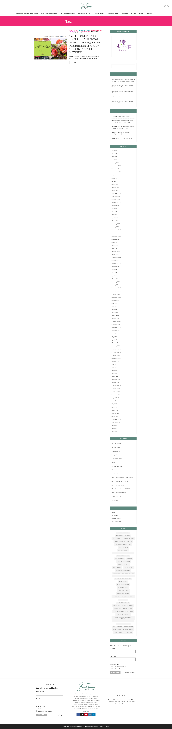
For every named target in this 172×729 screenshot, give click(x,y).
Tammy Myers (117, 629)
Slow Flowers (123, 600)
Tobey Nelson (118, 632)
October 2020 (116, 294)
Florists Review (119, 558)
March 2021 (115, 279)
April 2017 (114, 407)
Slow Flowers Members (82, 31)
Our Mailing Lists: (115, 664)
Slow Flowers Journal (123, 614)
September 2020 (116, 297)
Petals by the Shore (123, 584)
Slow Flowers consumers (118, 666)
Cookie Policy (99, 726)
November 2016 (116, 422)
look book (116, 576)
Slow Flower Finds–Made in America (122, 477)
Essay (113, 462)
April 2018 (115, 373)
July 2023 (114, 208)
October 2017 (116, 392)
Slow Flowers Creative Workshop (123, 605)
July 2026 (114, 150)
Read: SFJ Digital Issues (49, 14)
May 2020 (114, 309)
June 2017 (114, 401)
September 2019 (116, 327)
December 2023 (116, 193)
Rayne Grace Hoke (123, 590)
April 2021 (114, 276)
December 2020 (116, 288)
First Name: (113, 656)
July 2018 (114, 364)
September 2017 (116, 395)
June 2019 (114, 334)
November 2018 (116, 352)
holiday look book (123, 564)
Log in (113, 512)
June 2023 (114, 211)
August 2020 (115, 300)
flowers (129, 558)
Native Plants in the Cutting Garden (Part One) (122, 133)
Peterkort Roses (123, 587)
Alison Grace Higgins (123, 533)
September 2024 (116, 172)
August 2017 (115, 398)
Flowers (125, 14)
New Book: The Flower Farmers (27, 14)
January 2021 (115, 285)
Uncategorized (94, 31)
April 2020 (115, 312)
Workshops (115, 500)
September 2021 (116, 263)
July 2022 (114, 242)
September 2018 (116, 358)
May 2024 (114, 181)
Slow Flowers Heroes (118, 485)
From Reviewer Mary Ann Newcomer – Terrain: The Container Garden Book (123, 80)
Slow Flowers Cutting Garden (123, 608)
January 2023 (115, 227)
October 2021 (116, 260)
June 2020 (114, 306)
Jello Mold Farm (128, 567)
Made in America (99, 14)
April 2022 (115, 245)
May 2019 (114, 337)
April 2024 (115, 184)
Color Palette (113, 14)
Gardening (115, 474)
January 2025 (115, 163)
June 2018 (114, 367)
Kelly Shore (116, 573)
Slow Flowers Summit (123, 624)
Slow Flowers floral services (119, 669)
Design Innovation (84, 14)
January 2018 (115, 382)
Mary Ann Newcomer (127, 576)
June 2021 (114, 272)
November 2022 (116, 230)
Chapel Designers (120, 541)
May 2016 (114, 425)
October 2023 (116, 199)
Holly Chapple (117, 567)
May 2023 (114, 214)
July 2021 (114, 269)
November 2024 (116, 169)
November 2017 (116, 389)
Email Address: (114, 648)
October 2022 (116, 233)
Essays (141, 14)
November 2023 (116, 196)
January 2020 (115, 318)
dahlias (129, 541)
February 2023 (116, 224)
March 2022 (115, 248)
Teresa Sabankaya (128, 629)
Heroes (133, 14)
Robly (132, 672)
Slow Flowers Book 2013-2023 (120, 481)
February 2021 (116, 282)
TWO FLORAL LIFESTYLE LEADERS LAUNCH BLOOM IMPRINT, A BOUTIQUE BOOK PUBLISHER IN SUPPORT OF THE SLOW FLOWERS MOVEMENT (84, 44)
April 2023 (115, 218)
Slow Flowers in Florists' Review (123, 611)
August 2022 (115, 239)
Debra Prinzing (123, 547)
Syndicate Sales (128, 626)
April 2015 (115, 431)
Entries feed (115, 515)
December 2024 (116, 166)
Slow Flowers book (123, 602)
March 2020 (115, 315)
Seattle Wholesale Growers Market (123, 596)
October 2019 (116, 324)
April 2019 (115, 340)
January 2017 (115, 416)
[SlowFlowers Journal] (86, 6)
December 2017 (116, 385)
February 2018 (116, 379)
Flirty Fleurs (129, 553)
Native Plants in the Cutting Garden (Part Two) (122, 121)
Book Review (116, 538)
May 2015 (114, 428)
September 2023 (116, 202)
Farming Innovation (68, 14)
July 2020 (114, 303)
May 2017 (114, 404)
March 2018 (115, 376)
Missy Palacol (123, 581)
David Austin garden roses (123, 544)
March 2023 (115, 221)
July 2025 (114, 160)
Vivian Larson (128, 632)
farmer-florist (118, 553)
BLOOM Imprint (73, 30)
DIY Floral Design (117, 458)
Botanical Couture (128, 538)
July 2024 (114, 178)
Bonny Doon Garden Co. (123, 535)
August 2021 (115, 266)
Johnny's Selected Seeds (123, 570)
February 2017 (116, 413)
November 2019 (116, 321)
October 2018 (116, 355)
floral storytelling (123, 556)
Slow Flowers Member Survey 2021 (123, 621)
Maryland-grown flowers (123, 579)
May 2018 (114, 370)
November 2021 (116, 257)
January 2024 (115, 190)
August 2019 (115, 331)
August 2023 (115, 205)
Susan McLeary (117, 626)
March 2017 (115, 410)
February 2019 (116, 346)
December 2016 (116, 419)
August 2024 (115, 175)
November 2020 (116, 291)
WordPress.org (116, 521)
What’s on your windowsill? (124, 138)
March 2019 (115, 343)
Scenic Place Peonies (123, 593)
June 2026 (114, 153)
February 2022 (116, 251)
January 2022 (115, 254)
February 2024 (116, 187)
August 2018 (115, 361)
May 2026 (114, 156)
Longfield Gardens (128, 573)
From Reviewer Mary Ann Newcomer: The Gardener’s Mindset (123, 86)
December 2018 (116, 349)
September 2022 (116, 236)
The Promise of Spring (123, 116)
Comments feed (116, 518)
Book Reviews (116, 447)
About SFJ (149, 14)
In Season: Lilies (116, 97)
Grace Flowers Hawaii (123, 561)
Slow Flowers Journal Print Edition (122, 489)
